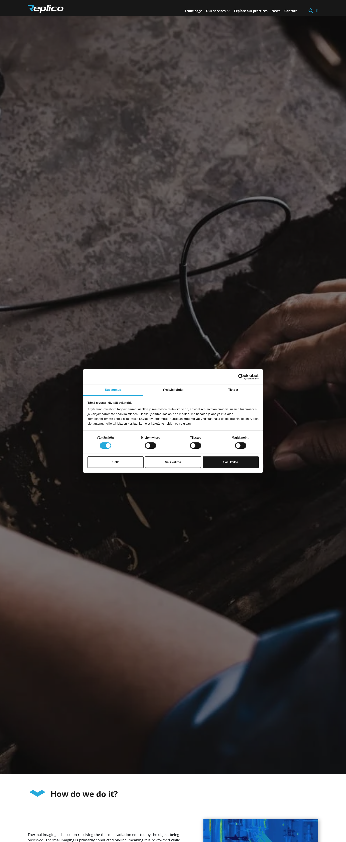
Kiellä (115, 462)
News (276, 11)
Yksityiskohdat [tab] (173, 389)
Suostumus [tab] (113, 389)
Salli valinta (173, 462)
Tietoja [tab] (233, 389)
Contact (290, 11)
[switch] (150, 445)
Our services (216, 11)
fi (317, 10)
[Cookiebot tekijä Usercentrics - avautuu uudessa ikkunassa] (241, 377)
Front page (193, 11)
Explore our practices (251, 11)
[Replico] (45, 9)
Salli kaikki (230, 462)
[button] (311, 10)
